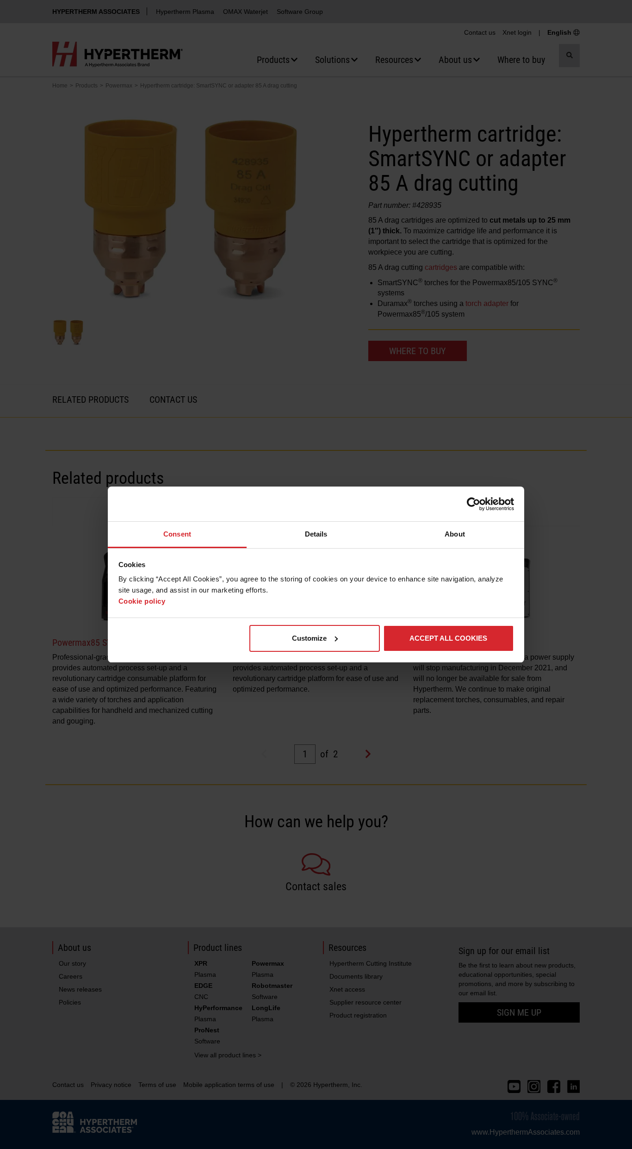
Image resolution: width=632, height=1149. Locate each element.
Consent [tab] (177, 534)
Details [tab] (316, 534)
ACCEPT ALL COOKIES (448, 638)
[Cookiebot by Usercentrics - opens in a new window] (473, 504)
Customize (309, 638)
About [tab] (455, 534)
